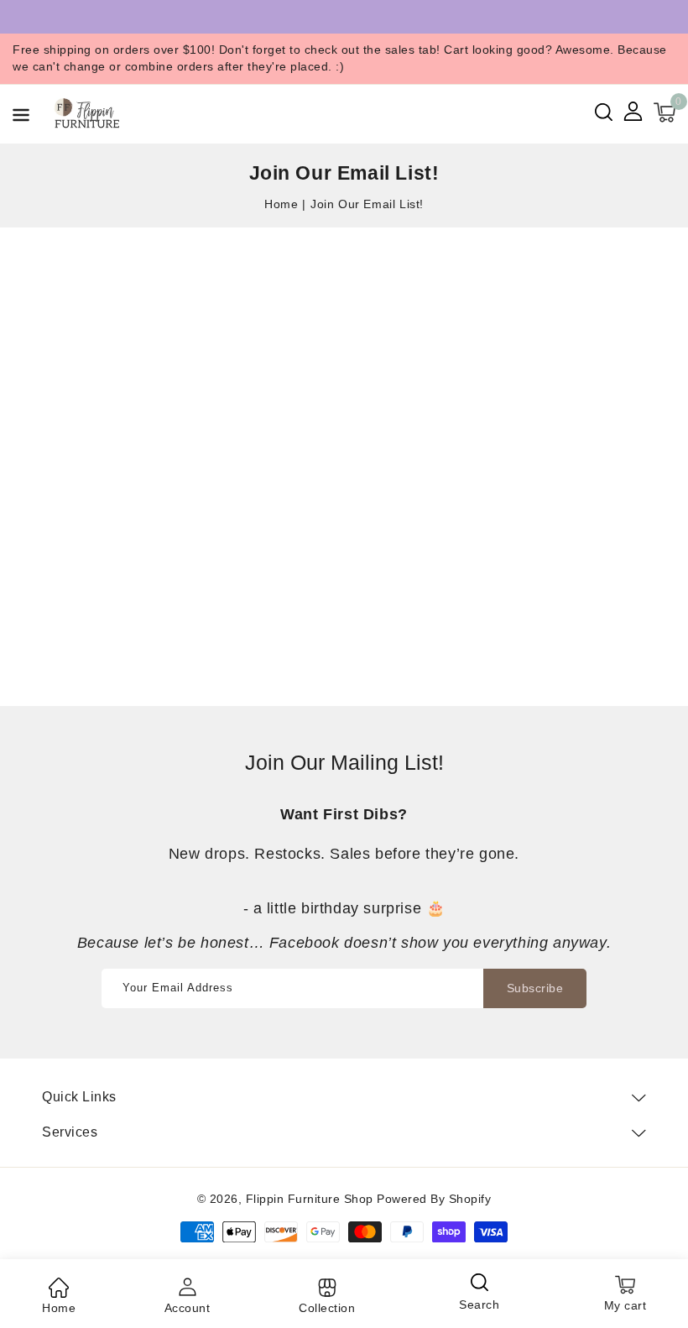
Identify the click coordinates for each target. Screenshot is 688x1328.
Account (187, 1308)
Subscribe (535, 988)
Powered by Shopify (434, 1198)
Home (281, 204)
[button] (21, 118)
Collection (327, 1308)
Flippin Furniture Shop (309, 1198)
